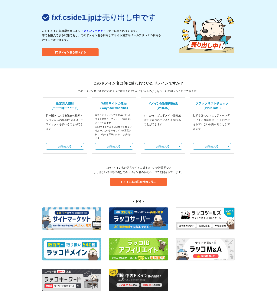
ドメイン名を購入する (72, 52)
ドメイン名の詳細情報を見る (138, 181)
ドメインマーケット (93, 30)
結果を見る (65, 146)
